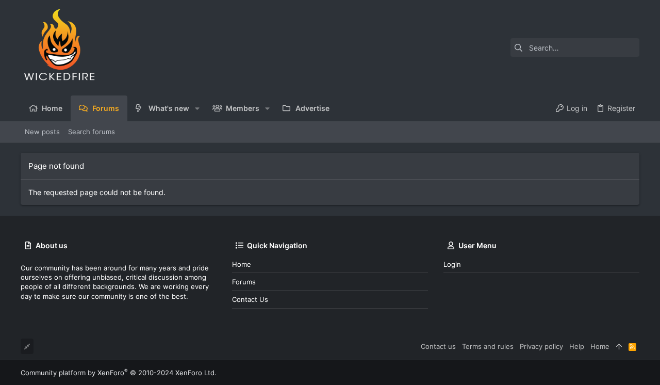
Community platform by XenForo (119, 372)
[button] (197, 108)
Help (576, 346)
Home (241, 264)
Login (452, 264)
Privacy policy (541, 346)
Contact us (250, 299)
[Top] (619, 346)
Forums (244, 282)
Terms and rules (488, 346)
